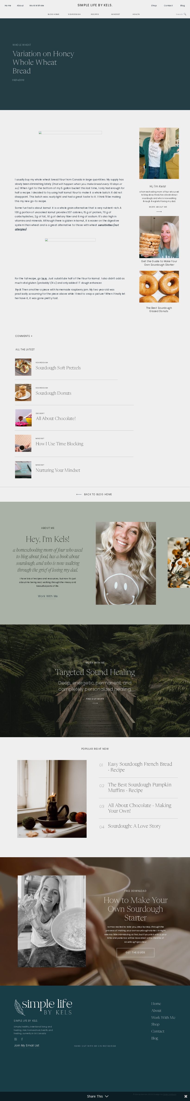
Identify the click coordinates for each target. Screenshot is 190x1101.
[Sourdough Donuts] (59, 392)
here (44, 278)
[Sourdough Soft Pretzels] (63, 367)
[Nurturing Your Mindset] (62, 470)
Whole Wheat (22, 44)
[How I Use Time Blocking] (57, 443)
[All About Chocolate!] (58, 419)
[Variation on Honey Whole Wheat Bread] (137, 64)
